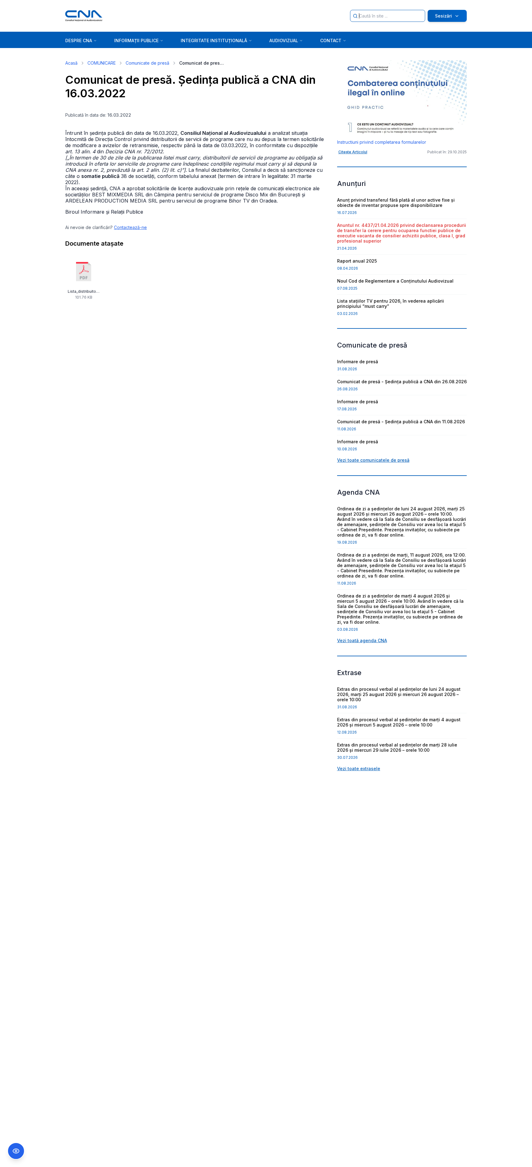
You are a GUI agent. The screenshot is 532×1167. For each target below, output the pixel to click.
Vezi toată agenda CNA (362, 640)
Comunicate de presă (147, 63)
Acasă (71, 63)
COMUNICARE (101, 63)
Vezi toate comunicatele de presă (373, 460)
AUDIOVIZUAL (283, 40)
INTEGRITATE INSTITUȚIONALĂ (214, 40)
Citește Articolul (352, 152)
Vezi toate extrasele (358, 768)
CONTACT (330, 40)
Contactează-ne (130, 227)
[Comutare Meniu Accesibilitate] (16, 1151)
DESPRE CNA (78, 40)
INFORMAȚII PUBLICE (136, 40)
